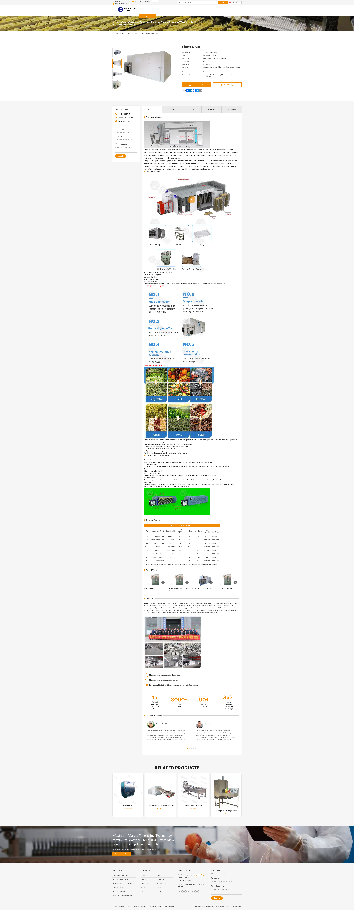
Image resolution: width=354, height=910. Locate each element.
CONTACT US (209, 16)
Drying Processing (155, 906)
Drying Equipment (132, 33)
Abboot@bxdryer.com (142, 1)
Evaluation (232, 109)
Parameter (171, 109)
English (234, 2)
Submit (120, 156)
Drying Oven (144, 33)
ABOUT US (165, 16)
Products (121, 33)
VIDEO (180, 16)
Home (114, 33)
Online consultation (198, 85)
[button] (187, 748)
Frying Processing (170, 906)
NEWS (193, 16)
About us (211, 109)
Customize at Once (121, 854)
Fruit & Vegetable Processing (137, 906)
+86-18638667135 (124, 114)
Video (191, 109)
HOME (115, 16)
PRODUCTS (148, 16)
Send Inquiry (228, 85)
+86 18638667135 (121, 1)
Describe (151, 109)
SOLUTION (131, 16)
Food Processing (119, 906)
